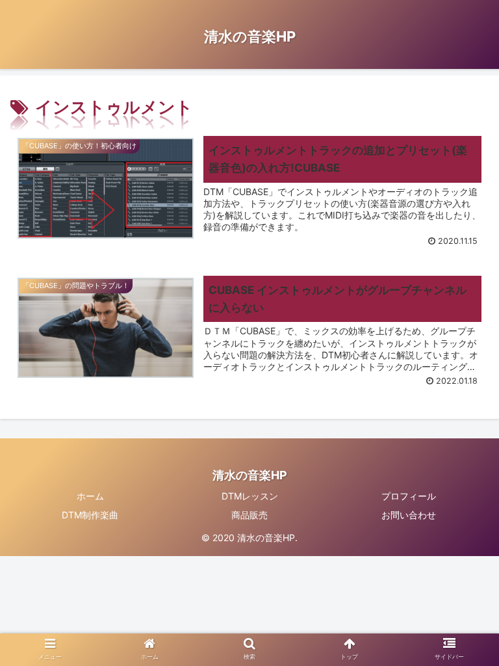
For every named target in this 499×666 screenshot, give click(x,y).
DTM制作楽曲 (90, 514)
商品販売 (249, 514)
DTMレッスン (250, 495)
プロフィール (408, 495)
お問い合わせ (408, 514)
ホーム (90, 495)
